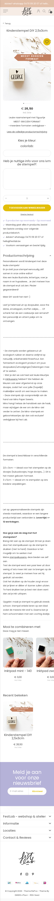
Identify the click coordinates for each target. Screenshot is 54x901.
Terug (7, 23)
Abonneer (37, 791)
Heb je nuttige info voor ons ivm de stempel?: (27, 162)
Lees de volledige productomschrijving (27, 131)
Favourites (47, 41)
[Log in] (38, 11)
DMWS (18, 895)
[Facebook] (21, 874)
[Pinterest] (33, 874)
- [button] (6, 198)
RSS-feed (34, 895)
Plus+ (25, 895)
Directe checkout (27, 214)
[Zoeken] (44, 11)
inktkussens (11, 379)
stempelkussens (18, 557)
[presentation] (50, 69)
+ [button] (48, 198)
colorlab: (27, 146)
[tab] (27, 255)
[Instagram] (27, 874)
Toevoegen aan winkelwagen (27, 207)
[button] (5, 11)
